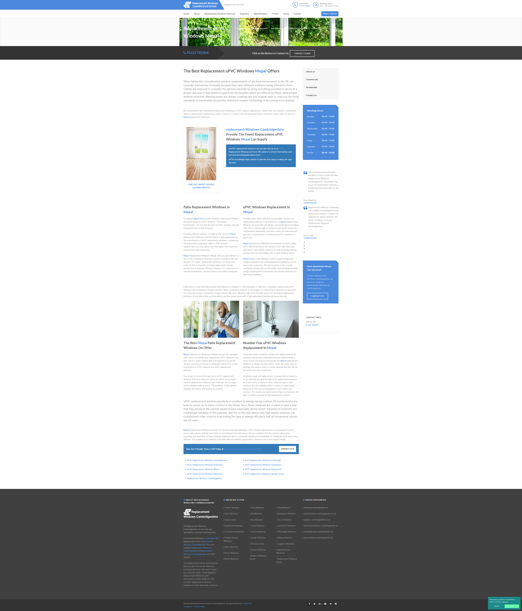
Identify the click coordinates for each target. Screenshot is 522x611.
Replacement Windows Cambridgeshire (204, 478)
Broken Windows (258, 550)
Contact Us (286, 449)
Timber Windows (231, 507)
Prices (275, 14)
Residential (311, 87)
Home (186, 14)
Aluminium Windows (286, 513)
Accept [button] (512, 606)
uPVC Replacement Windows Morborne (204, 474)
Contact (297, 14)
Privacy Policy (199, 607)
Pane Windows (257, 507)
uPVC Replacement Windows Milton (203, 469)
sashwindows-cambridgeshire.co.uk (320, 513)
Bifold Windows (231, 559)
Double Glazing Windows (230, 539)
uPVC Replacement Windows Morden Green (264, 474)
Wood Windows (284, 520)
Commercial (312, 79)
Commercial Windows (234, 532)
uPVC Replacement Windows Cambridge (263, 460)
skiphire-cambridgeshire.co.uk (317, 520)
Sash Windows (231, 513)
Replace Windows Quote (258, 557)
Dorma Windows (258, 532)
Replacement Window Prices (286, 560)
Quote (286, 14)
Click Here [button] (505, 602)
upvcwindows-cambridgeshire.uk (318, 537)
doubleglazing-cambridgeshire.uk (318, 532)
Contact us (311, 95)
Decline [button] (497, 606)
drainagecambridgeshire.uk (316, 507)
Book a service (330, 14)
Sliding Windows (284, 537)
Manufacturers (261, 14)
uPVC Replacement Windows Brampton (204, 465)
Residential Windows (233, 526)
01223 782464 (304, 6)
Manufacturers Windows (283, 551)
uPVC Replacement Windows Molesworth (263, 469)
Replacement (230, 520)
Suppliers (244, 14)
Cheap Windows (258, 537)
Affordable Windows (286, 532)
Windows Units (257, 544)
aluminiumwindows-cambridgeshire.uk (321, 526)
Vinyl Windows (283, 507)
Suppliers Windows (285, 544)
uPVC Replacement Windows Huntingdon (263, 465)
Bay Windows (257, 520)
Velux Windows (258, 526)
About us (310, 71)
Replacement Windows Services (219, 14)
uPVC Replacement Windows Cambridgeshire (207, 460)
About (197, 14)
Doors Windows (231, 553)
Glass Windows (231, 547)
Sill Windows (256, 513)
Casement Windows (286, 526)
